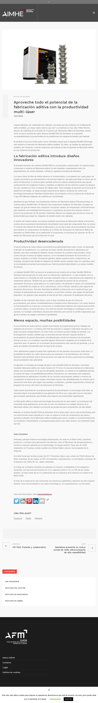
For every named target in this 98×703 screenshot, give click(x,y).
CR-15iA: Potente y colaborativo (29, 547)
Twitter (28, 518)
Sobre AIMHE (9, 658)
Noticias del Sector (15, 588)
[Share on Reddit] (23, 501)
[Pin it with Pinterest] (29, 501)
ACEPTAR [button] (68, 699)
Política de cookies (11, 672)
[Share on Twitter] (16, 501)
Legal (5, 667)
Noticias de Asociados (22, 96)
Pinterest (38, 518)
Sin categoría (12, 582)
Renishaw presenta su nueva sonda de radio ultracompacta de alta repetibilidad (69, 550)
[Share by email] (42, 501)
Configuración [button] (55, 699)
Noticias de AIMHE (14, 601)
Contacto (7, 662)
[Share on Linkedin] (35, 501)
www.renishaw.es (44, 494)
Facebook (18, 518)
